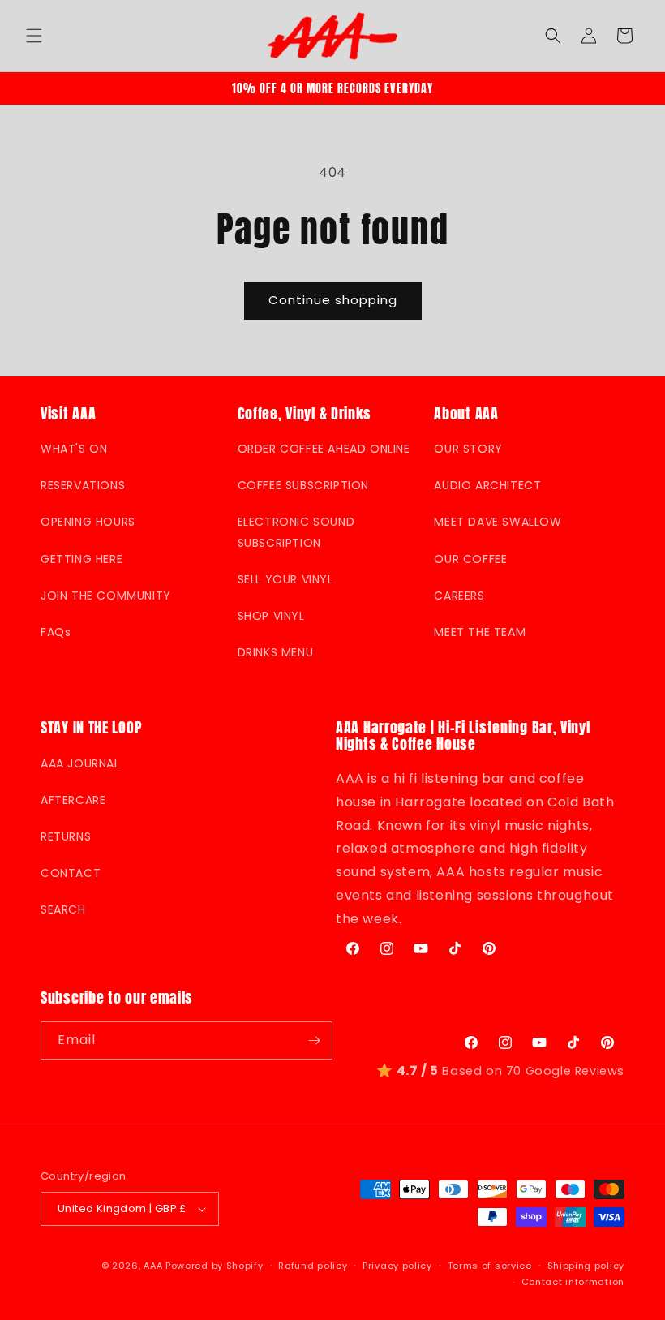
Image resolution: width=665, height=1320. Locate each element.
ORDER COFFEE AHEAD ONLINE (324, 449)
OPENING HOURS (88, 522)
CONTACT (71, 873)
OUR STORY (468, 449)
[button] (34, 36)
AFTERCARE (73, 800)
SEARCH (63, 909)
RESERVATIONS (83, 485)
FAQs (56, 632)
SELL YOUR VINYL (285, 579)
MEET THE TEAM (480, 632)
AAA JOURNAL (80, 763)
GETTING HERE (81, 559)
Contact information (572, 1281)
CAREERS (459, 595)
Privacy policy (397, 1265)
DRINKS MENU (276, 652)
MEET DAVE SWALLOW (497, 522)
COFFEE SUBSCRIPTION (303, 485)
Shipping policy (586, 1265)
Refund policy (312, 1265)
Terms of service (490, 1265)
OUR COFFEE (470, 559)
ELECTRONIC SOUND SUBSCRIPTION (296, 532)
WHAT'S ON (74, 449)
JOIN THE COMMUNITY (106, 595)
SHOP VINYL (271, 616)
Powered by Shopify (214, 1265)
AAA (153, 1265)
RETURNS (66, 836)
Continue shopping (332, 299)
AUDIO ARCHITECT (487, 485)
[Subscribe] (314, 1040)
